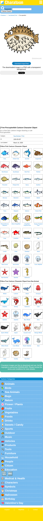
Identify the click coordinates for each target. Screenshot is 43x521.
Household (11, 457)
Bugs (8, 396)
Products (10, 445)
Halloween (11, 494)
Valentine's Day (14, 503)
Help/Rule (21, 509)
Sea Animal (11, 15)
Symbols (10, 486)
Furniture (10, 453)
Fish (16, 15)
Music (8, 437)
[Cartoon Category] (40, 3)
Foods (9, 416)
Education (11, 469)
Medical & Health (15, 478)
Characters (11, 482)
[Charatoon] (13, 4)
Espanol (7, 509)
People (9, 461)
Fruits (8, 408)
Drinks (9, 420)
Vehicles (10, 441)
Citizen (9, 465)
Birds (8, 388)
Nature (9, 400)
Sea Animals (12, 392)
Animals (10, 383)
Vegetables (11, 412)
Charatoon (3, 15)
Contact (35, 509)
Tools (8, 449)
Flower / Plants (14, 404)
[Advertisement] (21, 101)
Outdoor (10, 432)
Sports (9, 428)
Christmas (11, 490)
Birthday (10, 498)
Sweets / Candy (14, 424)
